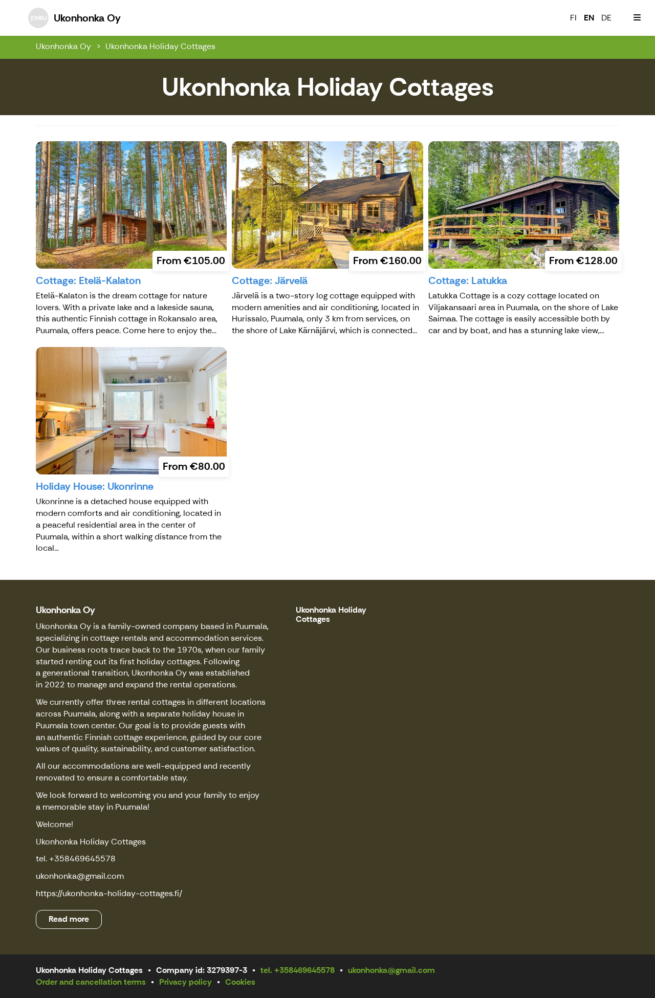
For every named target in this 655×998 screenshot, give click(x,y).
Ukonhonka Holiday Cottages (160, 46)
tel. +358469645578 (297, 970)
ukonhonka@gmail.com (80, 876)
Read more (69, 919)
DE (606, 17)
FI (573, 17)
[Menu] (637, 18)
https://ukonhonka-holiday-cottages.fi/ (109, 893)
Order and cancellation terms (91, 982)
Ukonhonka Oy (63, 46)
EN (589, 17)
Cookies (240, 982)
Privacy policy (185, 982)
